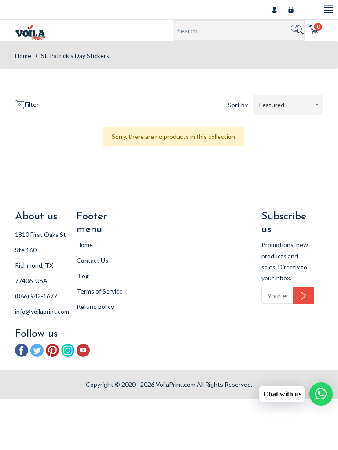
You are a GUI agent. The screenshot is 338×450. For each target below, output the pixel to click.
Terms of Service (100, 291)
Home (23, 55)
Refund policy (95, 306)
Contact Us (92, 260)
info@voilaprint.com (42, 311)
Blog (83, 275)
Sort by (238, 105)
